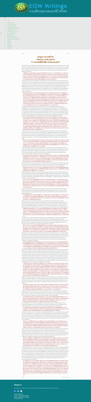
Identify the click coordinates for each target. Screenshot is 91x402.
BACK (23, 53)
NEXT (68, 53)
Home (8, 20)
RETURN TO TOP (65, 377)
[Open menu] (1, 33)
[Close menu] (5, 18)
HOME (23, 377)
